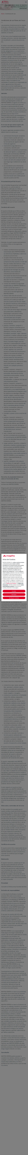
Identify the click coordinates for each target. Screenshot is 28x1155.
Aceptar (14, 591)
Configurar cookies (14, 598)
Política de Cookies (11, 583)
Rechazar (14, 594)
